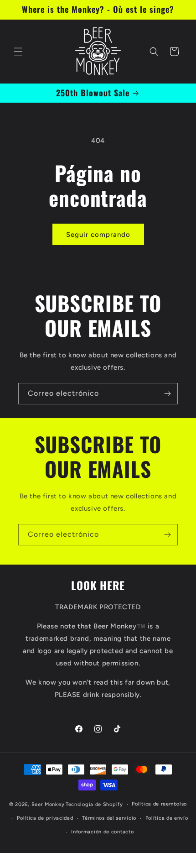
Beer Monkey (48, 804)
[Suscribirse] (167, 393)
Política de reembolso (159, 804)
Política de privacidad (45, 818)
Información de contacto (102, 832)
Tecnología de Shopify (94, 804)
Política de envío (166, 818)
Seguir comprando (98, 234)
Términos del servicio (109, 818)
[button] (18, 52)
